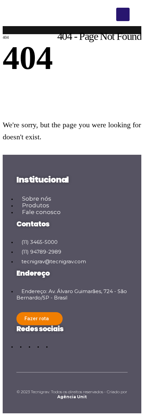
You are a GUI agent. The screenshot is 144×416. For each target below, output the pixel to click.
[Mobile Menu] (123, 14)
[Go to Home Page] (5, 32)
